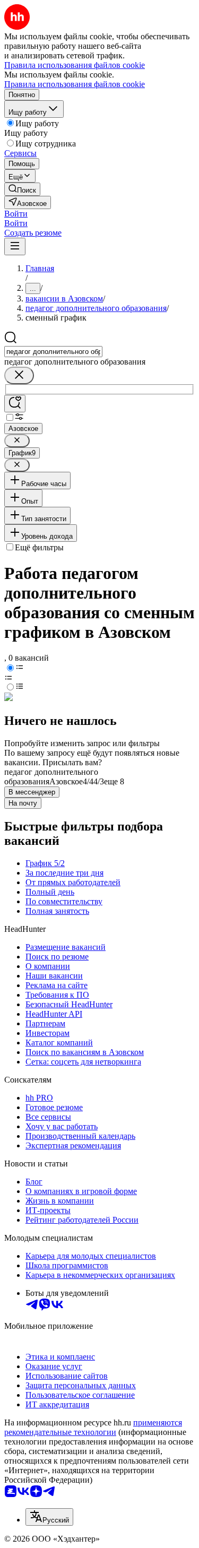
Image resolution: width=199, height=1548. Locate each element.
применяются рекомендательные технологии (93, 1427)
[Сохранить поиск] (14, 403)
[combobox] (53, 351)
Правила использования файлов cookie (74, 84)
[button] (16, 213)
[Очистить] (19, 375)
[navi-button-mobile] (14, 246)
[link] (22, 189)
